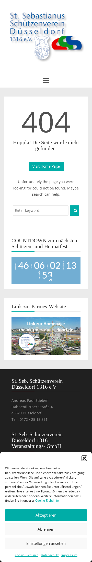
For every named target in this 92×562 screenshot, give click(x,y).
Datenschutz (50, 555)
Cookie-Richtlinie (47, 500)
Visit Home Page (46, 166)
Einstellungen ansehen (46, 543)
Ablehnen (46, 529)
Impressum (69, 555)
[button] (84, 458)
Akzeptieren (46, 515)
